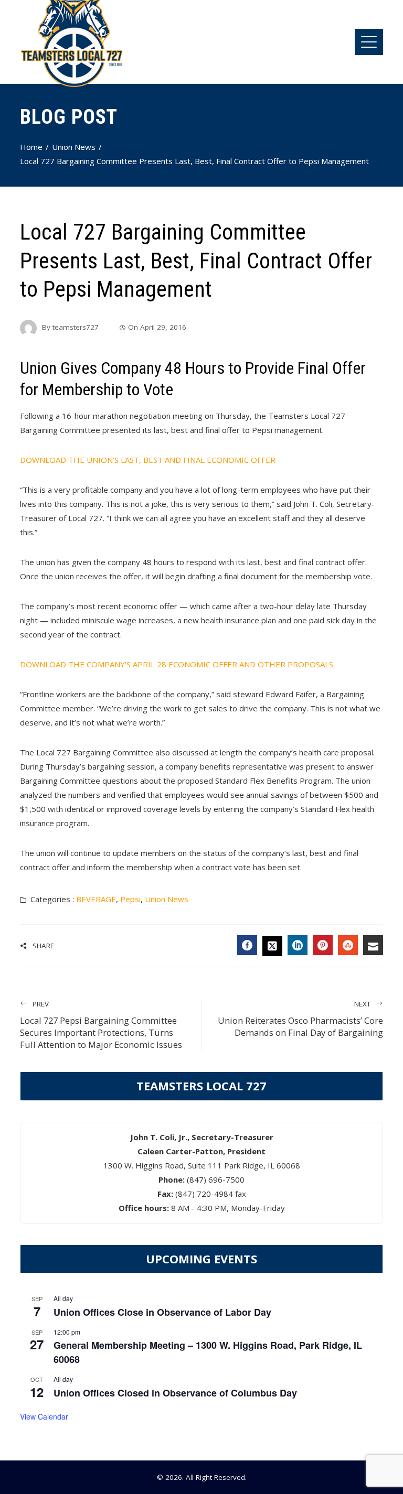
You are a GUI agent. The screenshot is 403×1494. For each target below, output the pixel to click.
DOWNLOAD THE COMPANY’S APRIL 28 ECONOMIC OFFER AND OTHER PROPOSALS (176, 664)
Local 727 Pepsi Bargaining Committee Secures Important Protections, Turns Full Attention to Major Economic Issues (101, 1025)
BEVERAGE (96, 899)
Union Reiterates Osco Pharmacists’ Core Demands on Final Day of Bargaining (300, 1018)
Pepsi (130, 899)
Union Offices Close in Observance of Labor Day (162, 1312)
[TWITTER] (272, 946)
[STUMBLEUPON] (348, 945)
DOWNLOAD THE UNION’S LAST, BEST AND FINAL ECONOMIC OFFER (147, 459)
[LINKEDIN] (297, 945)
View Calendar (44, 1416)
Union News (166, 899)
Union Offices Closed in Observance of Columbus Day (175, 1393)
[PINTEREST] (323, 945)
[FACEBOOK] (247, 945)
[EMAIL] (373, 945)
